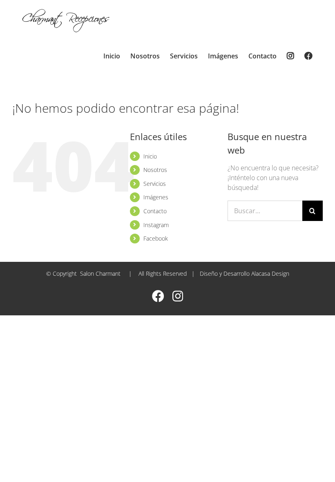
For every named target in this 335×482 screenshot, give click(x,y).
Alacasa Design (270, 273)
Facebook (155, 238)
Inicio (150, 156)
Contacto (155, 211)
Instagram (156, 225)
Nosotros (155, 170)
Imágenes (155, 197)
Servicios (154, 183)
